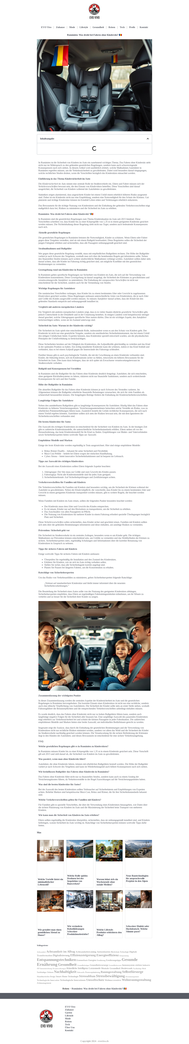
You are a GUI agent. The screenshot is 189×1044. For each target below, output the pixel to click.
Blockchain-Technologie (120, 952)
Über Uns (70, 1027)
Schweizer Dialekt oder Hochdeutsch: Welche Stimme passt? (137, 929)
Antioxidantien (103, 952)
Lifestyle (84, 27)
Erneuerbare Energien (86, 960)
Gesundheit (98, 27)
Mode (72, 27)
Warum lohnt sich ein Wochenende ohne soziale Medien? (107, 882)
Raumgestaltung (111, 971)
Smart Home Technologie (67, 976)
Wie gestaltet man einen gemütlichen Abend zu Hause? (49, 932)
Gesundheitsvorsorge (99, 965)
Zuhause (60, 27)
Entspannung (124, 956)
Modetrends (126, 968)
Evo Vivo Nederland (138, 1023)
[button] (148, 139)
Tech (122, 27)
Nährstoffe (81, 972)
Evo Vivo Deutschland (139, 1004)
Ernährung (101, 960)
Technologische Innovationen (73, 980)
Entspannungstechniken (56, 960)
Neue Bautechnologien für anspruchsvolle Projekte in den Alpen (137, 878)
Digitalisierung (61, 955)
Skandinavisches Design (46, 977)
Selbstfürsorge (132, 972)
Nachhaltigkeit (65, 972)
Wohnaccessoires (113, 980)
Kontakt (144, 27)
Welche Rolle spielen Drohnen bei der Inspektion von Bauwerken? (77, 879)
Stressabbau (87, 976)
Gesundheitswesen (115, 965)
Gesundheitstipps (83, 965)
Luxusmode (95, 968)
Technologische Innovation (48, 980)
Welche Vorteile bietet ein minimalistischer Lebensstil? (50, 882)
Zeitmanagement (44, 983)
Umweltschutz (95, 979)
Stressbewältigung (110, 976)
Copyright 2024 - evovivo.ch (94, 1041)
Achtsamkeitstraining (86, 952)
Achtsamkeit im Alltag (60, 951)
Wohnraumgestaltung (136, 979)
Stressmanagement (132, 976)
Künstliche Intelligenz (77, 968)
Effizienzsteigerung (83, 955)
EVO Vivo (46, 27)
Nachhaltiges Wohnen (45, 972)
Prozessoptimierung (92, 972)
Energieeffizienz (107, 955)
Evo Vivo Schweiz (137, 1032)
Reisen (112, 27)
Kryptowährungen (59, 968)
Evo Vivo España (137, 1014)
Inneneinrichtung (46, 968)
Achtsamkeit (41, 952)
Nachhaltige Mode (139, 968)
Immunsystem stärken (132, 965)
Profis (132, 27)
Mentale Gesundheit (110, 968)
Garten (68, 1012)
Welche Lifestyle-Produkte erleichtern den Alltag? (109, 932)
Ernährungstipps (113, 960)
